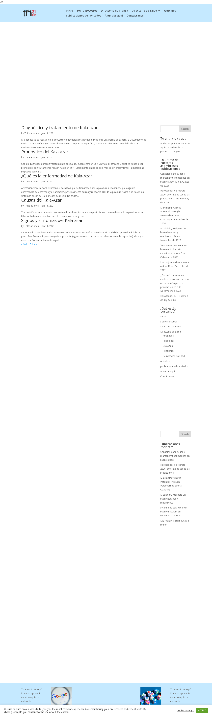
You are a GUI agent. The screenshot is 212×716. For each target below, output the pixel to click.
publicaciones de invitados (83, 15)
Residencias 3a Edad (174, 356)
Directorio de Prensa (114, 10)
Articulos (170, 10)
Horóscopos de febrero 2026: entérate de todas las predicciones (175, 194)
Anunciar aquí (114, 15)
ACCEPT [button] (202, 710)
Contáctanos (135, 15)
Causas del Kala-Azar (41, 200)
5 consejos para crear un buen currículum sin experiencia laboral (173, 249)
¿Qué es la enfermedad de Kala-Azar (56, 176)
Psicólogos (169, 340)
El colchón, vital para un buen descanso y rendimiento (173, 232)
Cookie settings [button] (185, 710)
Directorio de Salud (144, 10)
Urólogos (168, 345)
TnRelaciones (31, 133)
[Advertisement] (106, 44)
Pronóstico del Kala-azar (44, 152)
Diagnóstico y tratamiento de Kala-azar (59, 127)
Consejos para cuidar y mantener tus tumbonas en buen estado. (175, 177)
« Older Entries (29, 244)
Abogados (168, 335)
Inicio (69, 10)
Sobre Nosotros (87, 10)
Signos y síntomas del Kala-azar (52, 220)
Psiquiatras (169, 350)
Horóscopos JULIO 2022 (173, 295)
